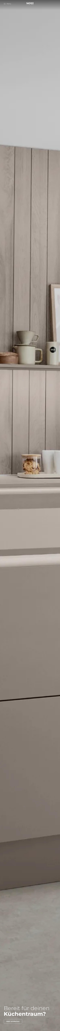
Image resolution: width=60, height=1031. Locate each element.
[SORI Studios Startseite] (30, 3)
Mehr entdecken (13, 1021)
